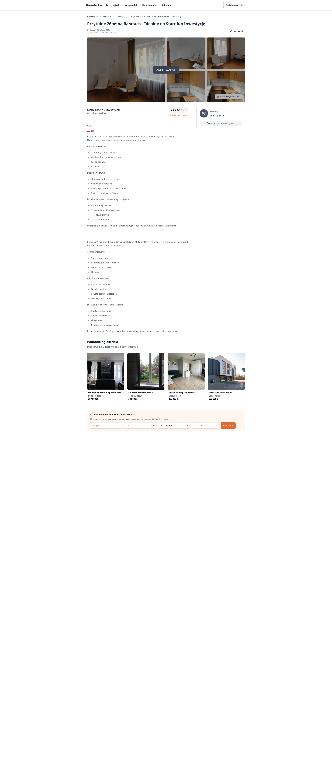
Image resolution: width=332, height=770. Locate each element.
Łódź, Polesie (94, 395)
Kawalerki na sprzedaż (97, 16)
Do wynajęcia (113, 5)
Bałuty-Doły (122, 16)
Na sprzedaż (131, 5)
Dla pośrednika (149, 5)
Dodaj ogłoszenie (234, 5)
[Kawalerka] (105, 371)
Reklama (166, 5)
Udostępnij (238, 31)
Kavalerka (94, 5)
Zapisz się (228, 425)
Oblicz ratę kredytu (180, 115)
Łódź (112, 16)
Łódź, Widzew (135, 395)
